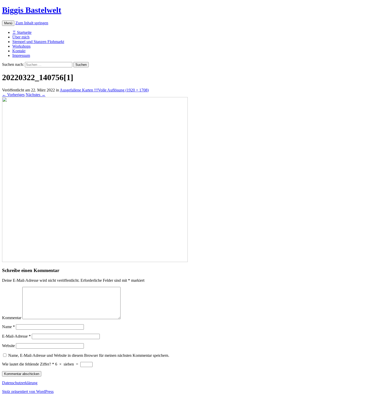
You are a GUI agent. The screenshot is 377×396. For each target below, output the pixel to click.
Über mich (20, 37)
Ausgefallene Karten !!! (79, 90)
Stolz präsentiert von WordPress (28, 391)
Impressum (21, 55)
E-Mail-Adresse (16, 336)
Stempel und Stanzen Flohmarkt (38, 41)
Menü (8, 23)
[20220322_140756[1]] (95, 260)
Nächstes (35, 94)
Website (8, 345)
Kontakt (18, 51)
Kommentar (11, 318)
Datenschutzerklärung (19, 383)
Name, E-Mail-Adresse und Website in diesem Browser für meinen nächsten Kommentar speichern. (88, 355)
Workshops (21, 46)
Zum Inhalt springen (31, 23)
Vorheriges (13, 94)
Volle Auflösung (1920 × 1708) (123, 90)
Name (8, 327)
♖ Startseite (22, 32)
